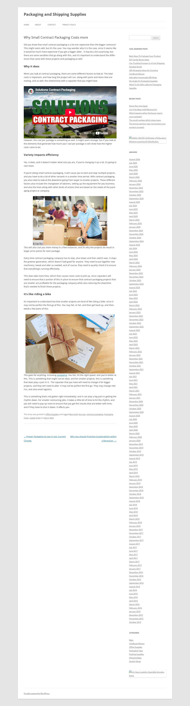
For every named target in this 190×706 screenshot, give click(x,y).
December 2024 (136, 230)
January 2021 (134, 398)
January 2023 (134, 312)
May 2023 (133, 298)
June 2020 (133, 422)
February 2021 (135, 394)
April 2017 (133, 558)
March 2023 (134, 305)
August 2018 (134, 501)
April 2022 (133, 344)
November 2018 (136, 490)
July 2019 (133, 462)
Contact (52, 24)
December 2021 (136, 358)
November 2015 (136, 618)
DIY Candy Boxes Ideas (139, 59)
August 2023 (134, 287)
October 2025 (135, 195)
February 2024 (135, 266)
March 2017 (134, 561)
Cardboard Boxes (136, 643)
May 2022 (133, 341)
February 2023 (135, 309)
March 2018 (134, 519)
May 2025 (133, 212)
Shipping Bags (135, 657)
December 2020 (136, 401)
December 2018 (136, 487)
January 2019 (134, 483)
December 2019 (136, 444)
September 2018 (136, 497)
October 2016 (135, 579)
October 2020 (135, 408)
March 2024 (134, 262)
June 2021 (133, 380)
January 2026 (134, 184)
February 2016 (135, 608)
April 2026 (133, 173)
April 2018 (133, 515)
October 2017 (135, 536)
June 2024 (133, 252)
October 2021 (135, 365)
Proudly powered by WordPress (37, 693)
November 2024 (136, 234)
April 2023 (133, 301)
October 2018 (135, 494)
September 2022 (136, 326)
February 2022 (135, 351)
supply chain (35, 418)
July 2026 (133, 163)
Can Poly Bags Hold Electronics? (143, 109)
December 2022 (136, 316)
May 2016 (133, 597)
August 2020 (134, 415)
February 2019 (135, 479)
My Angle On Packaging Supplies (143, 81)
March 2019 (134, 476)
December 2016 (136, 572)
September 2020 (136, 412)
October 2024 (135, 237)
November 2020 (136, 405)
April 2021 (133, 387)
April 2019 (133, 472)
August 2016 (134, 586)
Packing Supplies (136, 654)
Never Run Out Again (138, 106)
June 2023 (133, 294)
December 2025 (136, 187)
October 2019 (135, 451)
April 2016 (133, 600)
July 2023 (133, 291)
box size (82, 414)
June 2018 (133, 508)
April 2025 (133, 216)
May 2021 (133, 383)
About (38, 24)
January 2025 (134, 227)
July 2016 (133, 590)
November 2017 (136, 533)
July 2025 (133, 205)
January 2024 (134, 269)
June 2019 (133, 465)
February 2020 (135, 437)
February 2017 (135, 565)
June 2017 (133, 551)
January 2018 (134, 526)
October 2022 (135, 323)
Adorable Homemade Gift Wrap (143, 77)
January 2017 (134, 568)
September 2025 (136, 198)
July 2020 (133, 419)
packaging (62, 375)
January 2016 (134, 611)
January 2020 (134, 440)
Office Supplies (52, 414)
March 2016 (134, 604)
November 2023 (136, 276)
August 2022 (134, 330)
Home (26, 24)
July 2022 (133, 333)
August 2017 (134, 544)
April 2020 (133, 430)
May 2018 (133, 511)
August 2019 (134, 458)
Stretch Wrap (135, 661)
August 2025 (134, 202)
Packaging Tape (136, 650)
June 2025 (133, 209)
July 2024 (133, 248)
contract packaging (95, 414)
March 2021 (134, 390)
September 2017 (136, 540)
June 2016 (133, 593)
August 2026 (134, 159)
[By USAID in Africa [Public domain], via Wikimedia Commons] (147, 141)
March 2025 (134, 220)
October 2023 (135, 280)
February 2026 (135, 180)
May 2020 (133, 426)
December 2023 (136, 273)
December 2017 (136, 529)
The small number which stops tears (145, 120)
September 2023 (136, 284)
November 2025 (136, 191)
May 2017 (133, 554)
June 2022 (133, 337)
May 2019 (133, 469)
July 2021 (133, 376)
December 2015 (136, 615)
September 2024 (136, 241)
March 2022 (134, 348)
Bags (131, 640)
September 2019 (136, 455)
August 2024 (134, 244)
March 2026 (134, 177)
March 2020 (134, 433)
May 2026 (133, 170)
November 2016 (136, 576)
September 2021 (136, 369)
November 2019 (136, 447)
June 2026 (133, 166)
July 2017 (133, 547)
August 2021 (134, 373)
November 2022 (136, 319)
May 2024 (133, 255)
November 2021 (136, 362)
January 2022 (134, 355)
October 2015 (135, 622)
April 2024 (133, 259)
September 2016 (136, 583)
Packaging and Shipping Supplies (55, 14)
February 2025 (135, 223)
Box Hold (73, 414)
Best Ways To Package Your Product (145, 56)
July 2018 (133, 504)
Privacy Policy (69, 24)
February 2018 (135, 522)
